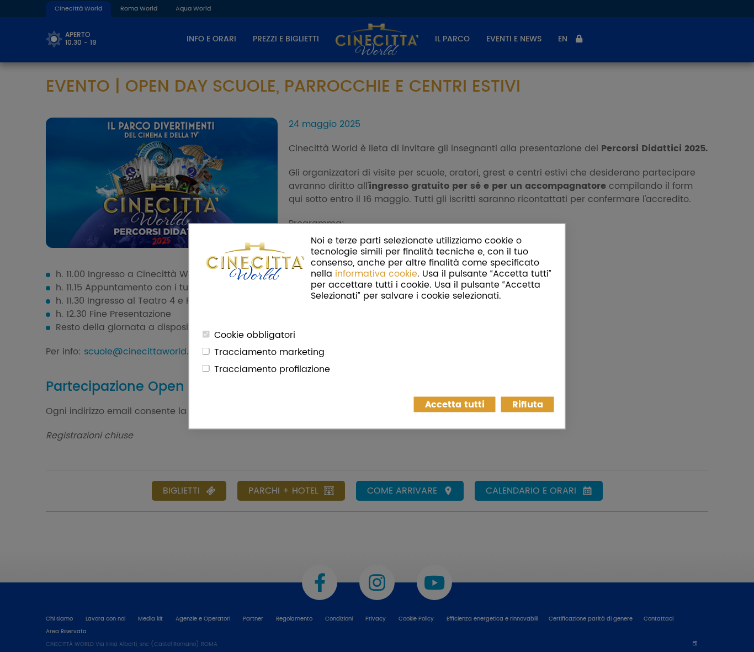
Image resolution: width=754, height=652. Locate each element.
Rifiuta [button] (527, 404)
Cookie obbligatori (254, 334)
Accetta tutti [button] (455, 404)
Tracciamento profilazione (272, 369)
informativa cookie (376, 273)
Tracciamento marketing (269, 351)
